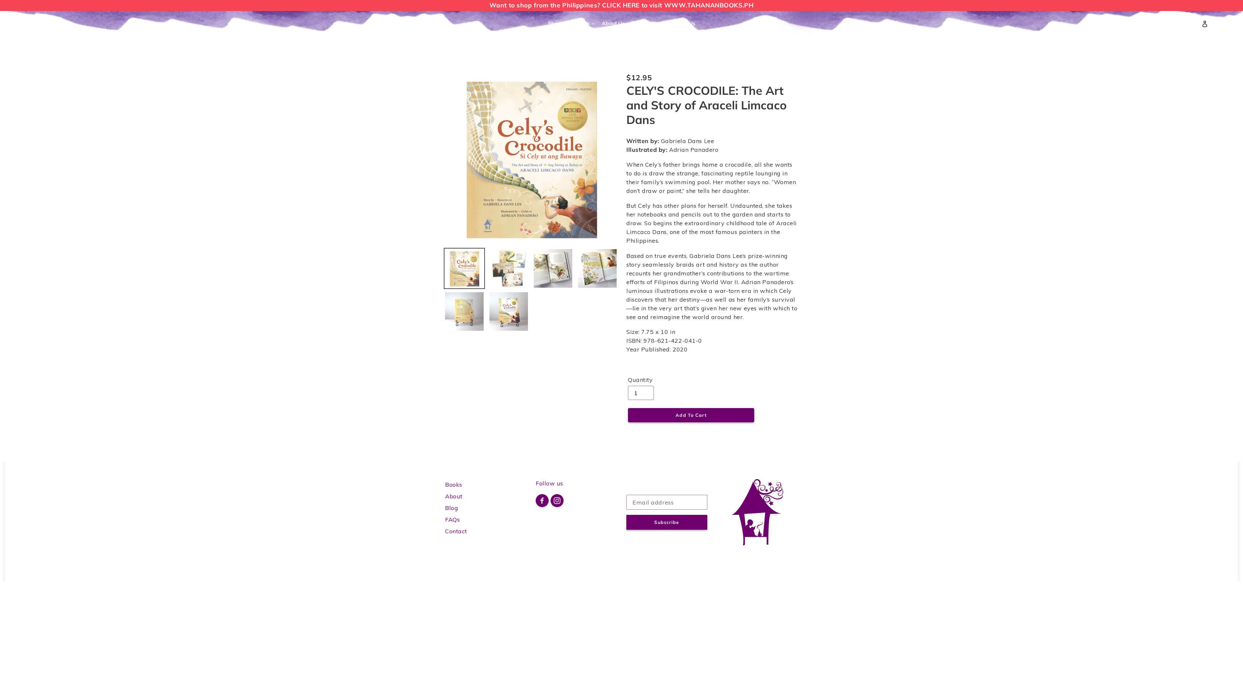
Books (453, 484)
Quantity (640, 379)
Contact (456, 531)
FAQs (452, 519)
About (454, 496)
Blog (451, 508)
